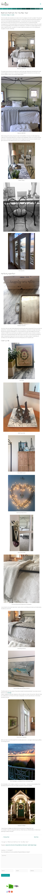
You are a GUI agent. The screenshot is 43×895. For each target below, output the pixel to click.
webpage (9, 692)
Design (8, 14)
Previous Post (5, 837)
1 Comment (3, 14)
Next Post (36, 837)
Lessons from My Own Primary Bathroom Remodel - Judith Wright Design (20, 845)
